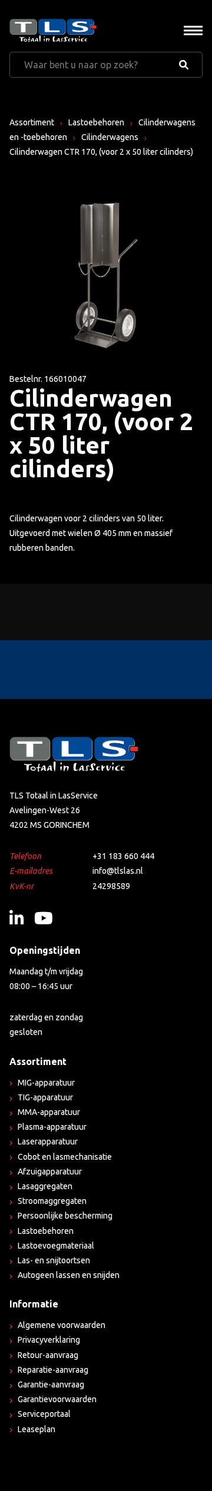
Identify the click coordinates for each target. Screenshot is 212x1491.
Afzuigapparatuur (50, 1171)
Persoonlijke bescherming (65, 1215)
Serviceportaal (44, 1414)
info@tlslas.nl (117, 871)
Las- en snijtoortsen (54, 1260)
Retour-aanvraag (48, 1355)
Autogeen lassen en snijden (69, 1275)
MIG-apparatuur (46, 1082)
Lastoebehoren (96, 122)
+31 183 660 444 (123, 856)
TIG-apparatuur (45, 1097)
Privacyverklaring (49, 1339)
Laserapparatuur (48, 1141)
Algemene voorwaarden (61, 1325)
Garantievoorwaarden (57, 1399)
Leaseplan (36, 1429)
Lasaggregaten (45, 1186)
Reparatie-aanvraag (53, 1369)
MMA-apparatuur (49, 1112)
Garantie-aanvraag (51, 1384)
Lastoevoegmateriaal (56, 1245)
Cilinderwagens (109, 137)
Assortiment (31, 122)
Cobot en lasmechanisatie (65, 1156)
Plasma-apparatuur (52, 1126)
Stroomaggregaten (52, 1201)
